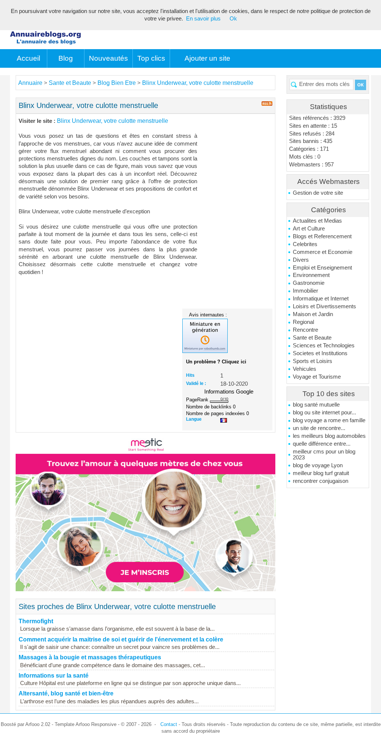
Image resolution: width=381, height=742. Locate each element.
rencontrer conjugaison (320, 481)
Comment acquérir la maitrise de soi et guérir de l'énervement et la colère (121, 639)
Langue (194, 419)
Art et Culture (309, 229)
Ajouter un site (207, 58)
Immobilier (305, 291)
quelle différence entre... (321, 444)
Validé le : (196, 383)
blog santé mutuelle (316, 405)
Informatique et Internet (321, 299)
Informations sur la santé (54, 675)
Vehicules (304, 369)
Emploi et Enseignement (322, 268)
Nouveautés (108, 58)
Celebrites (305, 244)
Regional (303, 322)
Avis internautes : (208, 314)
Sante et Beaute (312, 338)
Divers (301, 260)
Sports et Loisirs (312, 361)
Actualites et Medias (317, 221)
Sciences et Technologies (324, 345)
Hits (190, 375)
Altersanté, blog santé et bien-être (66, 693)
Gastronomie (308, 283)
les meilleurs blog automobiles (329, 436)
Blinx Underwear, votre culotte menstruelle (197, 83)
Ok (233, 19)
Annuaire (30, 83)
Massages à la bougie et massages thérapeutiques (90, 657)
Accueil (28, 58)
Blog (65, 58)
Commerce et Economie (322, 252)
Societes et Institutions (320, 353)
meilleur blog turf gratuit (321, 473)
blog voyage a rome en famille (329, 420)
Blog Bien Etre (116, 83)
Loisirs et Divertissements (324, 306)
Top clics (151, 58)
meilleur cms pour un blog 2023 (324, 455)
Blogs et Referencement (322, 236)
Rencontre (305, 330)
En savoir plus (203, 19)
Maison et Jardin (313, 314)
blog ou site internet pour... (324, 412)
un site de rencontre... (319, 428)
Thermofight (36, 621)
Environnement (311, 275)
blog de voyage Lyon (318, 465)
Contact (168, 724)
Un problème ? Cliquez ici (216, 361)
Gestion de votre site (318, 193)
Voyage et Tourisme (317, 377)
